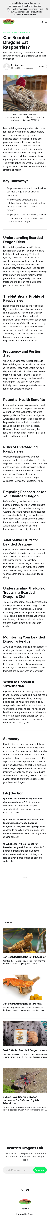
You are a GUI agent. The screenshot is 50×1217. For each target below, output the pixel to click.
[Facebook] (27, 1190)
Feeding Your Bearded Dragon (17, 32)
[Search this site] (42, 22)
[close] (47, 9)
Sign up (25, 1208)
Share (41, 66)
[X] (22, 1190)
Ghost (31, 1214)
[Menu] (46, 22)
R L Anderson (17, 65)
